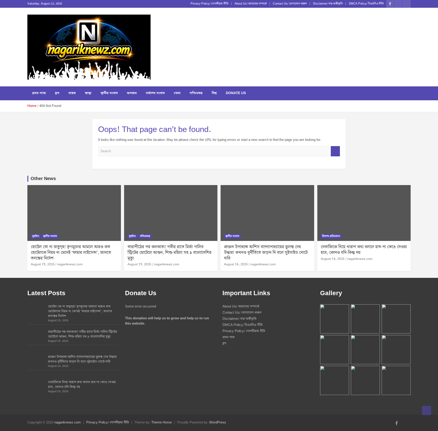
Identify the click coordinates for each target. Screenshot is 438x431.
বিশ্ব (214, 93)
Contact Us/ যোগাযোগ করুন (290, 4)
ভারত (72, 93)
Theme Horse (161, 422)
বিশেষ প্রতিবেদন (331, 236)
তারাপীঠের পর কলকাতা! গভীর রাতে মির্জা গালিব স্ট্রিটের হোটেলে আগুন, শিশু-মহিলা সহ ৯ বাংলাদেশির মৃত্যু (169, 252)
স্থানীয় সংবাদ (109, 93)
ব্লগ (57, 93)
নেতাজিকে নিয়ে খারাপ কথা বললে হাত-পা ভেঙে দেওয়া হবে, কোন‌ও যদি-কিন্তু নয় (364, 249)
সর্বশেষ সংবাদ (155, 93)
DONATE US (236, 93)
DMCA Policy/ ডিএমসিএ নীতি (366, 4)
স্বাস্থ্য (88, 93)
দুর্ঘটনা (35, 236)
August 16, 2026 (236, 264)
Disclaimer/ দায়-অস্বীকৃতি (328, 4)
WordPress (217, 422)
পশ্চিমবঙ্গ (196, 93)
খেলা (177, 93)
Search (335, 151)
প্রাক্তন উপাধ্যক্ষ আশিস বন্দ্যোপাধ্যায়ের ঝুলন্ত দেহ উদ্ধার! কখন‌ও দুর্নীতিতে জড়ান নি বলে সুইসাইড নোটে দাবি (266, 252)
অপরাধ (132, 93)
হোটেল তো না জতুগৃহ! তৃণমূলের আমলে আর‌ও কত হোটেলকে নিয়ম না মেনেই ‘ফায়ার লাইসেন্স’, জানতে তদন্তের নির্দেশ (71, 252)
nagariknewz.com (70, 264)
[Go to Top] (426, 410)
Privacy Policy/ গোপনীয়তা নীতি (209, 4)
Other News (43, 178)
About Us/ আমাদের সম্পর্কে (251, 4)
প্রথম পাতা (39, 93)
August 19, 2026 (43, 264)
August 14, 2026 (332, 258)
